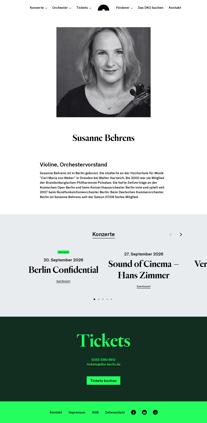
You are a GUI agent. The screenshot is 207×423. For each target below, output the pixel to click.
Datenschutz (115, 412)
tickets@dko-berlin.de (103, 364)
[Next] (181, 234)
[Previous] (171, 234)
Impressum (77, 412)
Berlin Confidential (63, 269)
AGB (95, 412)
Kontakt (56, 412)
